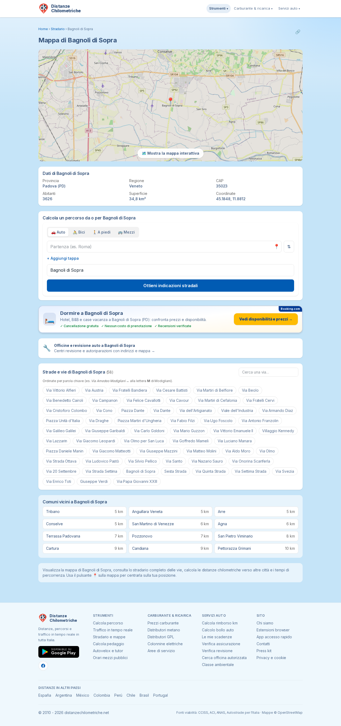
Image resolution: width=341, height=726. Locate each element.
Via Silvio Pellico (142, 461)
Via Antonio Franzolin (260, 420)
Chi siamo (265, 623)
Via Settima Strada (250, 471)
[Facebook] (43, 666)
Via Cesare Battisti (172, 390)
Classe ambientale (218, 664)
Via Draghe (99, 420)
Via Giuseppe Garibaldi (105, 430)
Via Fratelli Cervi (260, 400)
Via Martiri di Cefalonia (217, 400)
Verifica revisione (217, 650)
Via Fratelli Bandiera (129, 390)
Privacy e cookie (271, 657)
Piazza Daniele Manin (64, 451)
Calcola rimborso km (219, 623)
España (44, 695)
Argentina (63, 695)
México (82, 695)
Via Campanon (104, 400)
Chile (131, 695)
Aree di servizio (161, 650)
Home (43, 29)
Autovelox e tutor (108, 650)
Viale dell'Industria (237, 410)
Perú (118, 695)
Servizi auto (289, 8)
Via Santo (174, 461)
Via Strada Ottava (61, 461)
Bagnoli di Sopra (140, 471)
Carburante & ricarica (253, 8)
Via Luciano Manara (235, 441)
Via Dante (161, 410)
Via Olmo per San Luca (144, 441)
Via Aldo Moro (237, 451)
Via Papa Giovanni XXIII (137, 481)
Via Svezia (284, 471)
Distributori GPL (161, 637)
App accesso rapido (274, 637)
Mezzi (126, 232)
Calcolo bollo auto (218, 630)
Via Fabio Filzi (182, 420)
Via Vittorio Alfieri (61, 390)
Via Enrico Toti (58, 481)
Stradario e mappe (109, 637)
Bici (79, 232)
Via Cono (104, 410)
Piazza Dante (132, 410)
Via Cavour (179, 400)
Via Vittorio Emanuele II (233, 430)
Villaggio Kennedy (278, 430)
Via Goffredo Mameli (190, 441)
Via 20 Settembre (61, 471)
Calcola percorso (108, 623)
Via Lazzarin (56, 441)
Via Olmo (267, 451)
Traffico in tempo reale (113, 630)
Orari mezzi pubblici (110, 657)
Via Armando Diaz (277, 410)
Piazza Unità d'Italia (63, 420)
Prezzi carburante (163, 623)
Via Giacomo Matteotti (111, 451)
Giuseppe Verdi (93, 481)
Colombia (102, 695)
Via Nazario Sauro (207, 461)
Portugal (160, 695)
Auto (58, 232)
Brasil (144, 695)
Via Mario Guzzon (188, 430)
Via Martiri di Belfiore (215, 390)
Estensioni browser (273, 630)
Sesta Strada (175, 471)
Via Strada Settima (101, 471)
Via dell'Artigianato (196, 410)
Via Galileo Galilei (61, 430)
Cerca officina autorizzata (224, 657)
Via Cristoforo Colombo (66, 410)
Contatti (263, 643)
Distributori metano (164, 630)
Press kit (264, 650)
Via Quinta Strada (211, 471)
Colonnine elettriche (165, 643)
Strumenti (218, 8)
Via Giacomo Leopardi (95, 441)
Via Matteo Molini (201, 451)
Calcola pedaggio (108, 643)
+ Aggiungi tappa (63, 258)
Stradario (58, 29)
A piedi (101, 232)
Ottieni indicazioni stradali (170, 285)
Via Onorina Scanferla (251, 461)
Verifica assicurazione (221, 643)
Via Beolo (250, 390)
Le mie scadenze (217, 637)
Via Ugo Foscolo (218, 420)
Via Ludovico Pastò (102, 461)
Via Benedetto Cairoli (64, 400)
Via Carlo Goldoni (149, 430)
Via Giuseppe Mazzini (158, 451)
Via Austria (94, 390)
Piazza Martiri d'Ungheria (140, 420)
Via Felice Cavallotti (143, 400)
